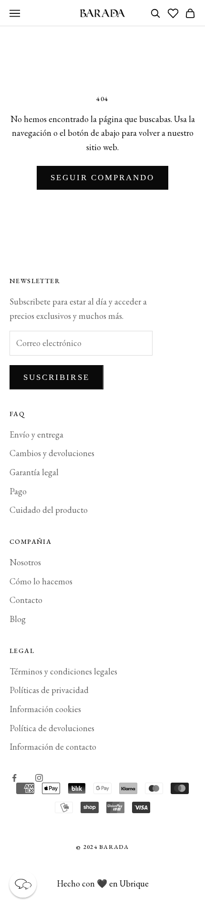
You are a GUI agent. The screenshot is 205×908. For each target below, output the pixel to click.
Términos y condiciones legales (63, 671)
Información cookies (45, 709)
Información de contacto (53, 746)
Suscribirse (56, 377)
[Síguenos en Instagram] (39, 778)
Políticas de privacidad (49, 689)
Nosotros (25, 562)
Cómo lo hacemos (41, 581)
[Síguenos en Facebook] (14, 778)
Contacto (26, 599)
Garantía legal (34, 472)
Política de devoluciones (52, 728)
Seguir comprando (103, 177)
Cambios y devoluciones (52, 453)
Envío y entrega (36, 434)
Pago (18, 491)
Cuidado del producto (49, 509)
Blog (18, 618)
